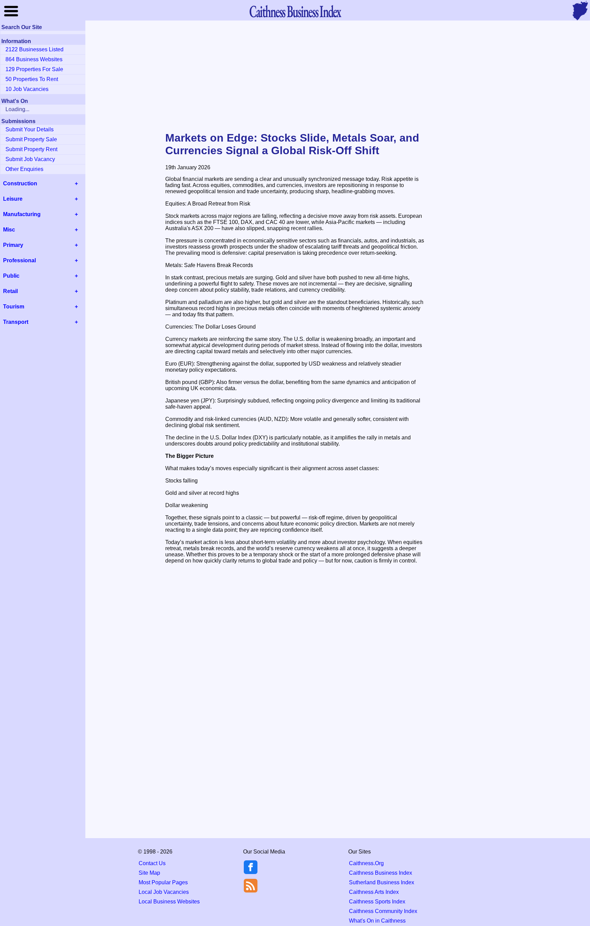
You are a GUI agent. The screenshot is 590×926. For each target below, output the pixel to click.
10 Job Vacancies (26, 89)
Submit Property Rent (31, 149)
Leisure (13, 199)
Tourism (13, 306)
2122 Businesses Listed (34, 49)
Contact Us (152, 863)
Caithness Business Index (380, 873)
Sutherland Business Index (381, 882)
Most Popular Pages (163, 882)
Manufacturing (22, 214)
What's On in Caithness (377, 921)
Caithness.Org (366, 863)
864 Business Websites (33, 59)
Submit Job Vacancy (30, 159)
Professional (19, 260)
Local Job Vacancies (164, 892)
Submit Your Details (29, 129)
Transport (15, 322)
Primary (13, 245)
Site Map (149, 873)
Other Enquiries (24, 169)
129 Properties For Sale (34, 69)
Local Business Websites (169, 901)
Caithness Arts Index (374, 892)
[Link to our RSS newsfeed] (250, 885)
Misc (9, 230)
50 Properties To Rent (31, 79)
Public (11, 276)
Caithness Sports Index (377, 901)
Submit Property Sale (31, 139)
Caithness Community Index (383, 911)
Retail (10, 291)
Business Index (295, 11)
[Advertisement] (295, 76)
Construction (20, 183)
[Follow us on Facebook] (250, 872)
